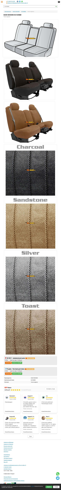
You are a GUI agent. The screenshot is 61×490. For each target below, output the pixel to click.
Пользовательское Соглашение (11, 478)
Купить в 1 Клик (16, 362)
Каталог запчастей (8, 446)
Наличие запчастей (8, 447)
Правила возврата (8, 460)
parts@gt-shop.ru (7, 468)
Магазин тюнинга (8, 449)
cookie (32, 486)
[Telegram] (20, 1)
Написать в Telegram (8, 444)
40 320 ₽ (8, 362)
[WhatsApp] (22, 1)
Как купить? (6, 456)
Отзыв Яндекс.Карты (9, 411)
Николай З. (12, 396)
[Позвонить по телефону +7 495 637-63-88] (6, 1)
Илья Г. (48, 416)
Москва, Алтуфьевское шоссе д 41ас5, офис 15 (18, 3)
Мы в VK (5, 462)
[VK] (17, 1)
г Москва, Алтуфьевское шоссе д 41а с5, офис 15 (15, 465)
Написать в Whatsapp (8, 442)
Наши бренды (7, 454)
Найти (56, 6)
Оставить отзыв (50, 389)
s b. (47, 396)
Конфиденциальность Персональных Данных (14, 480)
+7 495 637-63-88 (11, 1)
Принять (49, 486)
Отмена (56, 486)
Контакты (6, 451)
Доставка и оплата (8, 458)
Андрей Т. (30, 396)
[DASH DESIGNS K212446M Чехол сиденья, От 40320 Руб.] (30, 38)
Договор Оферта (7, 476)
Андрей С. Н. (31, 416)
